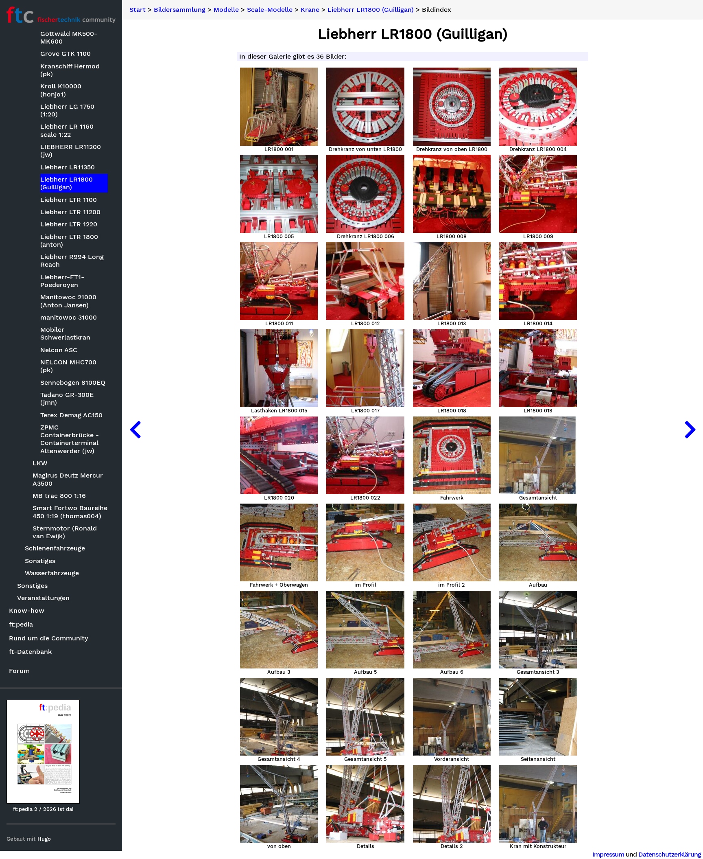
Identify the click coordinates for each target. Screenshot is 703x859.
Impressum (608, 854)
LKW (40, 463)
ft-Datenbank (30, 651)
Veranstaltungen (43, 598)
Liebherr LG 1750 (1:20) (67, 110)
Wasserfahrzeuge (52, 573)
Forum (19, 671)
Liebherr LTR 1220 (68, 224)
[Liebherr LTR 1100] (690, 429)
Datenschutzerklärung (669, 854)
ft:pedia (21, 624)
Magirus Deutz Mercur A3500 (68, 479)
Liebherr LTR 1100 (68, 200)
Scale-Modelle (270, 9)
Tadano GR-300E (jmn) (67, 398)
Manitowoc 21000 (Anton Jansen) (68, 301)
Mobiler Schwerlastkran (65, 333)
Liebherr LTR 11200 (70, 212)
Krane (310, 9)
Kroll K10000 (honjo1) (60, 90)
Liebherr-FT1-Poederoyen (62, 281)
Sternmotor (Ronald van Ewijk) (65, 532)
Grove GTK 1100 (65, 53)
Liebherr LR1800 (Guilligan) (66, 183)
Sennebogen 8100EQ (72, 382)
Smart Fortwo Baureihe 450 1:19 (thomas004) (70, 511)
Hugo (44, 839)
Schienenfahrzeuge (55, 548)
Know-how (26, 610)
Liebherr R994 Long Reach (72, 260)
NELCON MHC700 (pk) (68, 366)
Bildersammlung (179, 9)
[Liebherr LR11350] (135, 429)
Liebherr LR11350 (67, 167)
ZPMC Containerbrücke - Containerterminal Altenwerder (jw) (69, 439)
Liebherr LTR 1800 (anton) (69, 240)
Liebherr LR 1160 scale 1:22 (67, 130)
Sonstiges (40, 561)
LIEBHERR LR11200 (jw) (70, 150)
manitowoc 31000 (68, 317)
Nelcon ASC (58, 350)
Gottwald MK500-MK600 (68, 37)
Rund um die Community (48, 638)
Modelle (226, 9)
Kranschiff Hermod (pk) (70, 70)
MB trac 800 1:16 (59, 496)
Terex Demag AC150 (71, 415)
